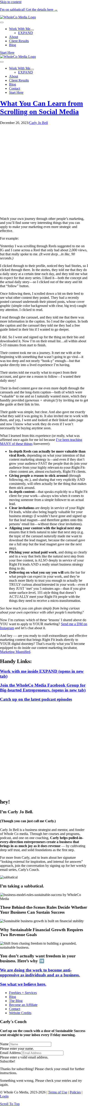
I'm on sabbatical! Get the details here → (29, 9)
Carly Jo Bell (38, 123)
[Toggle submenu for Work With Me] (32, 30)
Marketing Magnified (15, 652)
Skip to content (10, 2)
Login (4, 1096)
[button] (7, 1061)
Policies (75, 1092)
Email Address (10, 1053)
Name (4, 1044)
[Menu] (2, 22)
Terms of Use (57, 1092)
